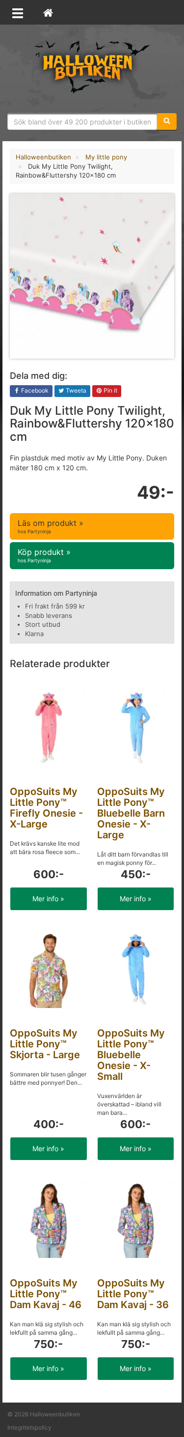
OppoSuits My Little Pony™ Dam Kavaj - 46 (45, 1294)
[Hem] (48, 12)
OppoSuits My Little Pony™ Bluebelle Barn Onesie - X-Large (131, 813)
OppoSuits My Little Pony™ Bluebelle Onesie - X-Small (131, 1054)
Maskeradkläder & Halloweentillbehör (92, 66)
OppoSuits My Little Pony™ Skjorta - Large (45, 1044)
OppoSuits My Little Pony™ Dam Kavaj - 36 (133, 1294)
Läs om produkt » (50, 526)
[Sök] (167, 121)
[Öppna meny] (17, 12)
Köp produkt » (44, 555)
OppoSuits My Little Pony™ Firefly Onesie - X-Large (46, 808)
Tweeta (75, 390)
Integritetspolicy (29, 1427)
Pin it (109, 390)
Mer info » (48, 898)
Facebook (34, 390)
